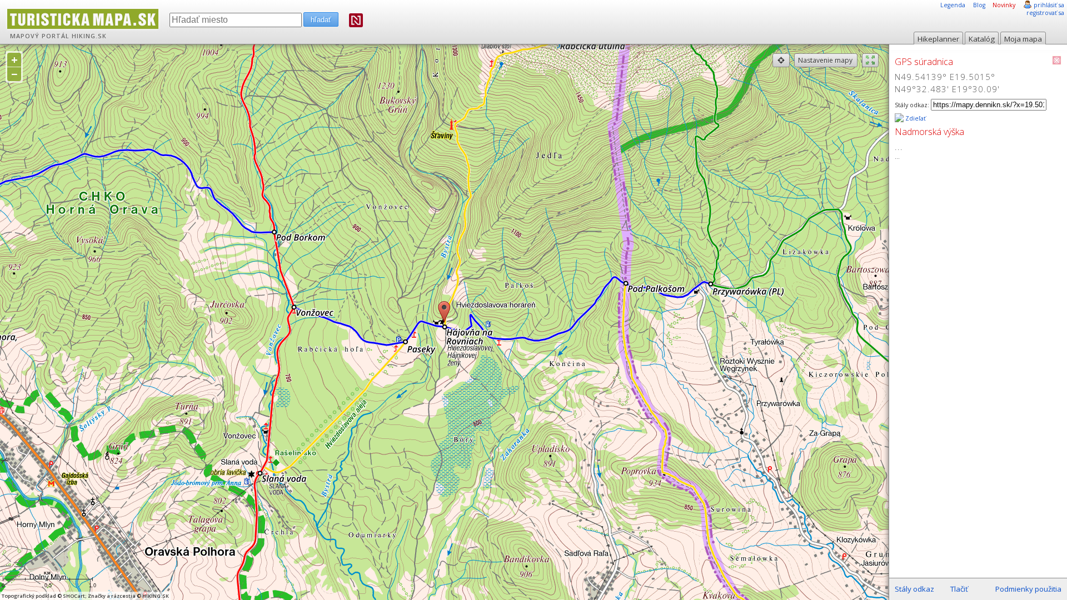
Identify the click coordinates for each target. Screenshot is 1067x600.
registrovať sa (1045, 13)
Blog (979, 5)
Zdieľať (915, 118)
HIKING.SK (89, 36)
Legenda (952, 5)
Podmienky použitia (1028, 589)
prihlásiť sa (1049, 5)
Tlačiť (959, 589)
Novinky (1004, 5)
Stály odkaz (914, 589)
